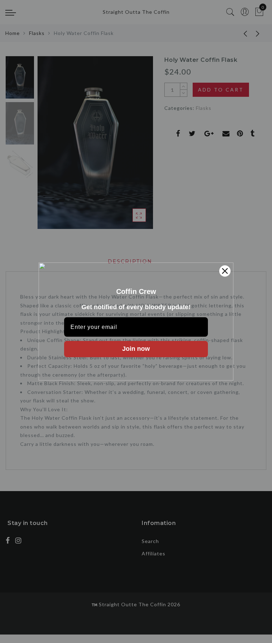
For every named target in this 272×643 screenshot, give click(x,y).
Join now (136, 348)
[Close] (224, 270)
